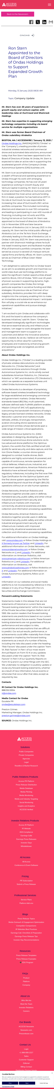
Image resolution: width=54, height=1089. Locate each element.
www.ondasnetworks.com (15, 549)
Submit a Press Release (26, 884)
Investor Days (26, 843)
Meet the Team (26, 1004)
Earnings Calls (26, 836)
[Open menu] (49, 5)
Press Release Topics (26, 919)
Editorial (26, 1063)
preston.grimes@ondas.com (16, 715)
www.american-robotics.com (16, 558)
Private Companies (26, 755)
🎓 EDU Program (26, 962)
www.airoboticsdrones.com (15, 567)
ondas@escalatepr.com (13, 704)
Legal (26, 762)
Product (26, 978)
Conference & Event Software (26, 865)
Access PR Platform (26, 781)
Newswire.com (26, 1030)
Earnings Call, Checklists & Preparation (26, 933)
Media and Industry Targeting (26, 799)
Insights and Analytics (26, 806)
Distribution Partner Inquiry (26, 1070)
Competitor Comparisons (26, 926)
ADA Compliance (26, 832)
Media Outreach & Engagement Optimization (26, 922)
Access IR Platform (26, 825)
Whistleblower (26, 846)
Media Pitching (26, 792)
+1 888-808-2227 (26, 1053)
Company (26, 985)
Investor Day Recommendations (26, 940)
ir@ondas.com (9, 693)
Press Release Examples (26, 959)
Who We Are (26, 1000)
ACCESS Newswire (26, 1026)
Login (26, 1049)
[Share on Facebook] (31, 22)
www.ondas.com (14, 540)
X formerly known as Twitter (16, 543)
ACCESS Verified (26, 809)
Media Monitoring (26, 795)
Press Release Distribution (26, 785)
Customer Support (26, 1060)
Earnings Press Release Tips (26, 936)
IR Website (26, 828)
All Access (26, 862)
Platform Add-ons (26, 903)
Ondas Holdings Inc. (12, 143)
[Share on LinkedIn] (44, 22)
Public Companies (26, 752)
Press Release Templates (26, 955)
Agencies (26, 759)
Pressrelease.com (26, 1034)
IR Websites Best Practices (26, 929)
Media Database (26, 788)
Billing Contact (26, 1067)
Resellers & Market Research (26, 766)
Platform (26, 981)
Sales (26, 1056)
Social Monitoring (26, 802)
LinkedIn (39, 543)
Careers (26, 1011)
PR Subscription (26, 881)
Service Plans (26, 900)
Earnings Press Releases (26, 839)
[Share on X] (38, 22)
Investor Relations (26, 1007)
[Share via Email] (51, 22)
